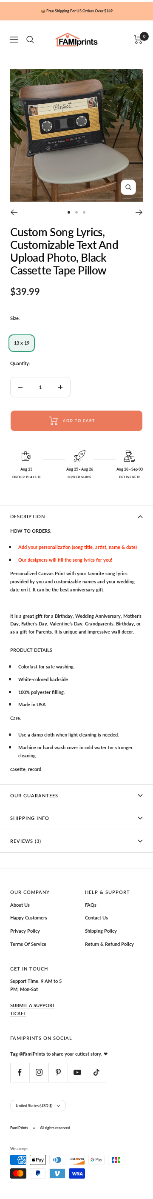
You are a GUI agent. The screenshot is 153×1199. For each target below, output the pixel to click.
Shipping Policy (101, 931)
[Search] (30, 39)
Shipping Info (29, 818)
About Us (20, 905)
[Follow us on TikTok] (96, 1072)
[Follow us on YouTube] (77, 1072)
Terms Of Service (28, 944)
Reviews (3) (25, 841)
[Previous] (13, 212)
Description (27, 516)
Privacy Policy (25, 931)
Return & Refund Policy (109, 944)
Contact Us (96, 917)
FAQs (90, 905)
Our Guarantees (34, 795)
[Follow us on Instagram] (38, 1072)
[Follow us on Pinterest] (58, 1072)
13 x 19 (21, 342)
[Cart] (138, 39)
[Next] (139, 212)
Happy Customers (28, 917)
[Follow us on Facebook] (19, 1072)
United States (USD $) (34, 1105)
